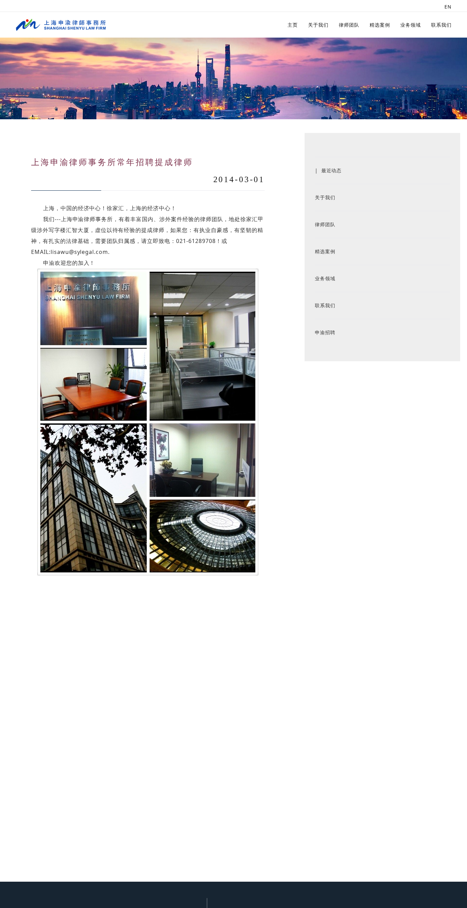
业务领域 (410, 25)
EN (448, 6)
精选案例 (380, 25)
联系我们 (441, 25)
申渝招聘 (325, 332)
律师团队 (349, 25)
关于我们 (318, 25)
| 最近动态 (328, 170)
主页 (293, 25)
